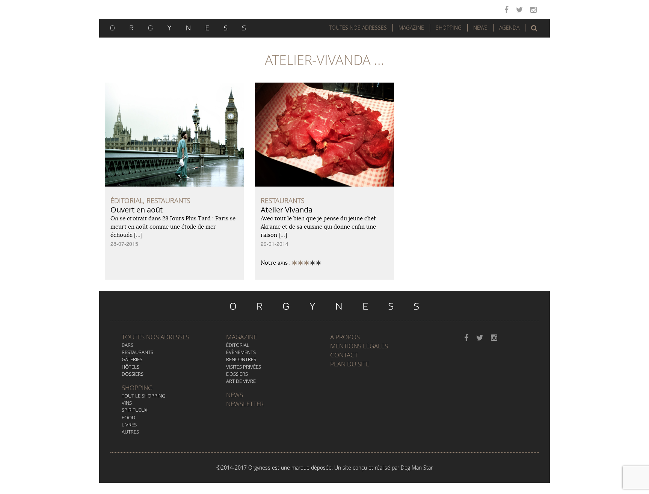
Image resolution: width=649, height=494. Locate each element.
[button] (534, 28)
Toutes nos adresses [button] (358, 27)
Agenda (509, 27)
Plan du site (349, 364)
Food (128, 417)
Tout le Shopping (143, 395)
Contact (344, 355)
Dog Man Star (417, 467)
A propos (345, 337)
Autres (130, 431)
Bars (127, 345)
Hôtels (130, 366)
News (480, 27)
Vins (127, 402)
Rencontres (241, 359)
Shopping (449, 27)
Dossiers (132, 373)
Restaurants (137, 352)
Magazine (411, 27)
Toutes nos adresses (155, 337)
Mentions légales (359, 346)
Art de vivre (241, 381)
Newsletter (245, 403)
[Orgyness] (178, 27)
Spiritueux (134, 410)
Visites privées (243, 366)
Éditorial (237, 345)
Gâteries (132, 359)
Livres (129, 424)
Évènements (241, 352)
